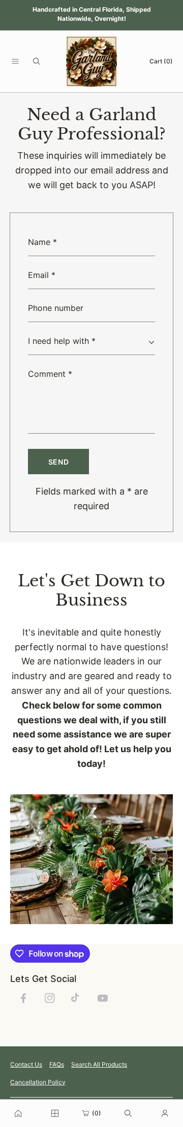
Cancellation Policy (38, 1082)
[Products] (55, 1113)
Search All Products (99, 1064)
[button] (15, 61)
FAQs (56, 1064)
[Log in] (165, 1113)
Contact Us (26, 1064)
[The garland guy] (18, 1113)
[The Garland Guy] (91, 61)
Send (58, 461)
